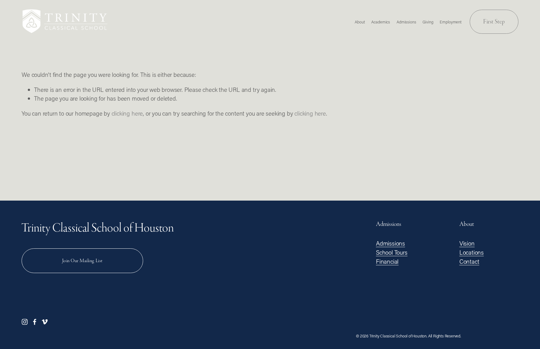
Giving (427, 21)
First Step (494, 21)
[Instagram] (25, 322)
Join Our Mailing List (82, 261)
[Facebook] (35, 322)
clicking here (127, 113)
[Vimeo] (45, 322)
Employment (451, 21)
